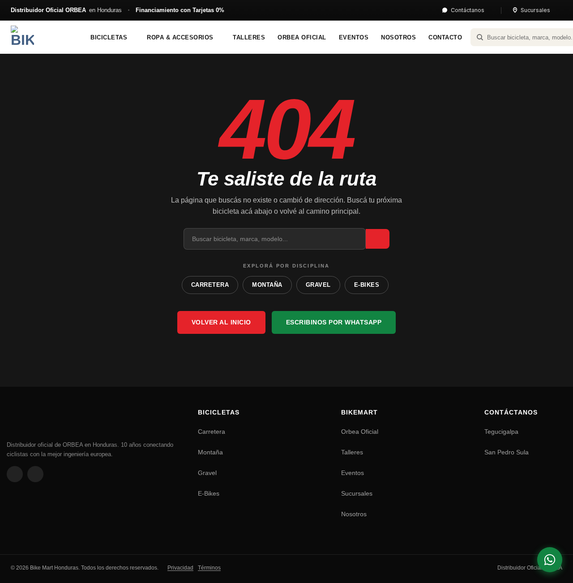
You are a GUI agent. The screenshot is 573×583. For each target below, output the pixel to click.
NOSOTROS (398, 38)
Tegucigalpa (501, 431)
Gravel (207, 472)
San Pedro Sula (506, 452)
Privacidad (180, 568)
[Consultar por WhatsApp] (549, 559)
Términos (209, 568)
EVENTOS (354, 38)
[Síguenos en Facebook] (15, 474)
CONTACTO (445, 38)
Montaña (210, 452)
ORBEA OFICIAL (302, 38)
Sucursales (535, 10)
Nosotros (354, 514)
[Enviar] (377, 239)
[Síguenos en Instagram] (35, 474)
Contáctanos (467, 10)
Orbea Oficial (359, 431)
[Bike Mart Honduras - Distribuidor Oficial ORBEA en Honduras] (40, 37)
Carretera (211, 431)
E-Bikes (208, 493)
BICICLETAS (108, 38)
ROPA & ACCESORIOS (180, 38)
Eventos (352, 472)
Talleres (352, 452)
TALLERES (249, 38)
